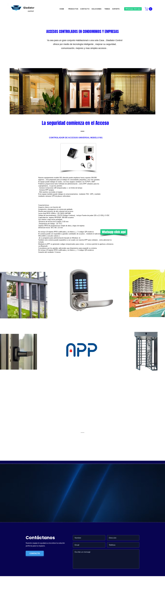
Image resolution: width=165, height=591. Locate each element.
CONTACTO (35, 553)
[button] (149, 9)
